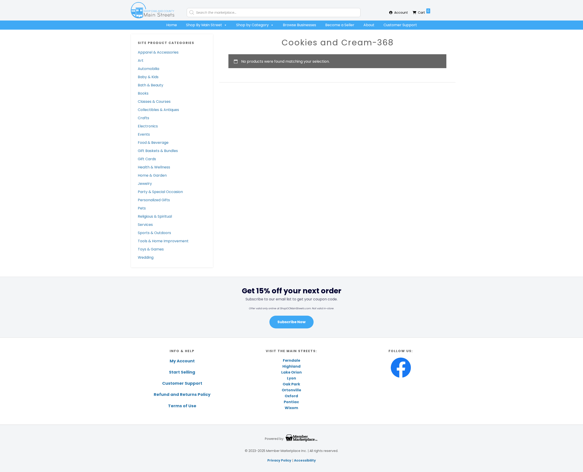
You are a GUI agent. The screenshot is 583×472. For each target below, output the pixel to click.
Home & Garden (152, 175)
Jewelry (145, 183)
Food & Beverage (153, 142)
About (368, 25)
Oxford (291, 396)
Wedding (145, 257)
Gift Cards (147, 159)
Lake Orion (291, 372)
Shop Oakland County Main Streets (152, 10)
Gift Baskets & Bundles (158, 150)
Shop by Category (252, 25)
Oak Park (291, 384)
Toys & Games (151, 249)
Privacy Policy (279, 460)
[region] (291, 307)
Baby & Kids (148, 77)
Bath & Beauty (150, 85)
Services (145, 224)
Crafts (143, 118)
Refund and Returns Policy (182, 394)
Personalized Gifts (154, 200)
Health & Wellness (154, 167)
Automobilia (148, 68)
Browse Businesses (299, 25)
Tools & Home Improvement (163, 241)
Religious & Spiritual (155, 216)
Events (144, 134)
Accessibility (305, 460)
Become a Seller (339, 25)
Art (140, 60)
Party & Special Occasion (160, 191)
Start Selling (182, 372)
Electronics (148, 126)
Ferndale (291, 360)
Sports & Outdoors (154, 232)
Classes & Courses (154, 101)
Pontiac (291, 402)
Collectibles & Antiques (158, 109)
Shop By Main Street (204, 25)
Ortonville (291, 390)
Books (143, 93)
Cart (423, 12)
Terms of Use (182, 406)
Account (401, 12)
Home (171, 25)
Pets (142, 208)
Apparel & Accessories (158, 52)
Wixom (291, 407)
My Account (182, 361)
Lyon (291, 378)
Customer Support (400, 25)
